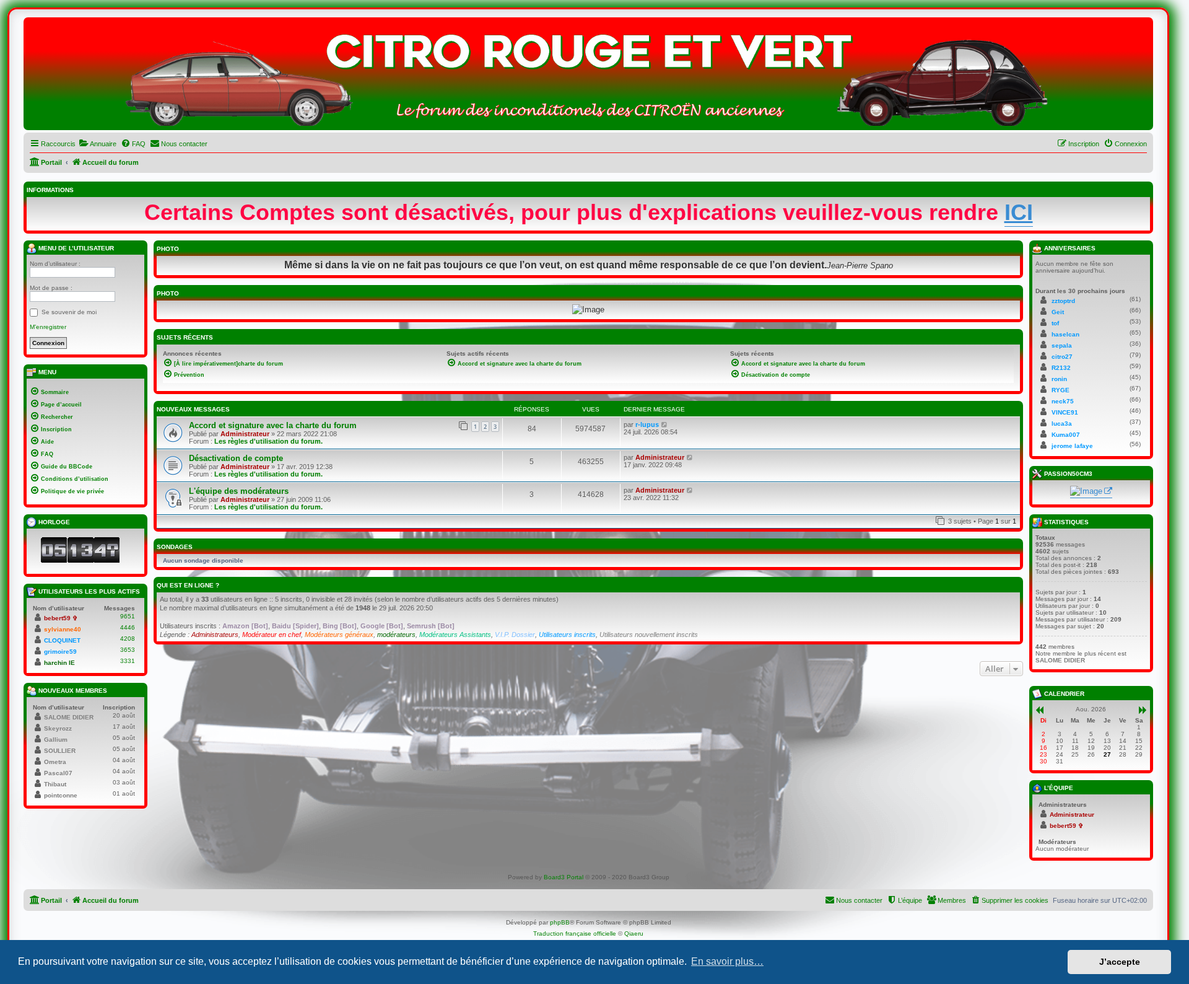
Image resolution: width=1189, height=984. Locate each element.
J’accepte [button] (1119, 962)
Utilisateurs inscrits (567, 634)
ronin (1059, 379)
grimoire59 (60, 651)
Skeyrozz (58, 728)
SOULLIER (60, 750)
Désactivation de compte (236, 458)
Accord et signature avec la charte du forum (273, 425)
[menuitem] (97, 143)
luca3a (1062, 423)
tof (1055, 323)
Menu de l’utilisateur (75, 248)
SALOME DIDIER (69, 717)
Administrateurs (214, 634)
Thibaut (55, 784)
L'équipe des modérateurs (239, 491)
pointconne (60, 795)
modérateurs (396, 634)
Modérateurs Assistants (455, 634)
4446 (127, 627)
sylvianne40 (62, 629)
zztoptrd (1063, 300)
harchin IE (59, 662)
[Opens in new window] (1091, 492)
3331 (127, 660)
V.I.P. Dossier (515, 634)
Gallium (56, 739)
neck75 (1063, 401)
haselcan (1065, 334)
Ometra (55, 761)
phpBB (560, 922)
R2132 (1061, 367)
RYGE (1060, 390)
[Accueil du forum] (588, 77)
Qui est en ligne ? (188, 585)
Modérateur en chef (271, 634)
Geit (1058, 312)
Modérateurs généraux (339, 634)
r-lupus (647, 424)
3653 (127, 649)
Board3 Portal (563, 877)
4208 (127, 638)
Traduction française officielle (574, 933)
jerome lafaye (1072, 445)
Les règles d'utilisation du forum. (268, 441)
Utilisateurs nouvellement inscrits (648, 634)
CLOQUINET (62, 640)
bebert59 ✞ (60, 618)
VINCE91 (1065, 412)
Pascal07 (58, 773)
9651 (127, 616)
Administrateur (244, 433)
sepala (1062, 345)
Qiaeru (633, 933)
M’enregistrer (48, 326)
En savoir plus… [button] (727, 961)
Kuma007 (1066, 434)
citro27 (1062, 356)
